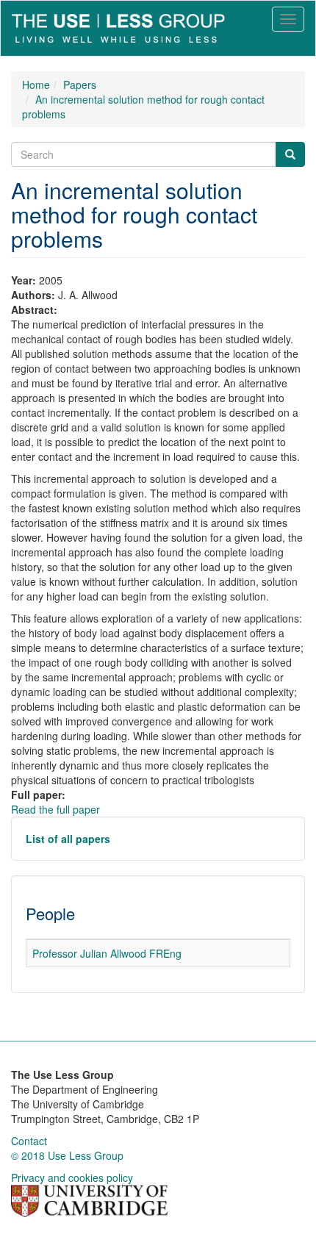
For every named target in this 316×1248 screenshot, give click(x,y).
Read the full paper (55, 809)
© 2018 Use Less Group (67, 1155)
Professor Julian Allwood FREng (107, 953)
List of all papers (68, 838)
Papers (79, 84)
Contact (29, 1140)
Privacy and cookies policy (72, 1177)
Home (36, 84)
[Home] (118, 28)
